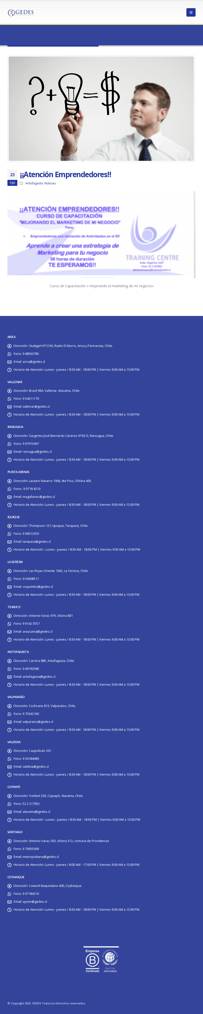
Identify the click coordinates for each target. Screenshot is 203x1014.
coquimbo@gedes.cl (38, 587)
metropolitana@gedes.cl (41, 857)
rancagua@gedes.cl (37, 452)
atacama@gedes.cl (36, 812)
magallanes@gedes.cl (39, 497)
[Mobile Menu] (191, 12)
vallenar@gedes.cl (36, 406)
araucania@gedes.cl (37, 631)
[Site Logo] (21, 12)
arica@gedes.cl (34, 362)
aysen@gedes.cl (35, 902)
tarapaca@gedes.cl (37, 541)
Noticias (50, 183)
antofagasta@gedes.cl (39, 677)
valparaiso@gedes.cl (38, 722)
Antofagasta (34, 183)
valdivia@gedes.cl (36, 766)
